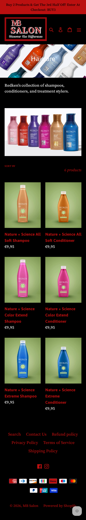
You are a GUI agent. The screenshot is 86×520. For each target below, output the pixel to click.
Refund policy (65, 434)
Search (14, 434)
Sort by (10, 166)
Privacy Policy (24, 442)
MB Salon (31, 505)
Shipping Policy (43, 451)
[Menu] (78, 29)
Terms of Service (59, 442)
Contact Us (36, 434)
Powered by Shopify (59, 505)
